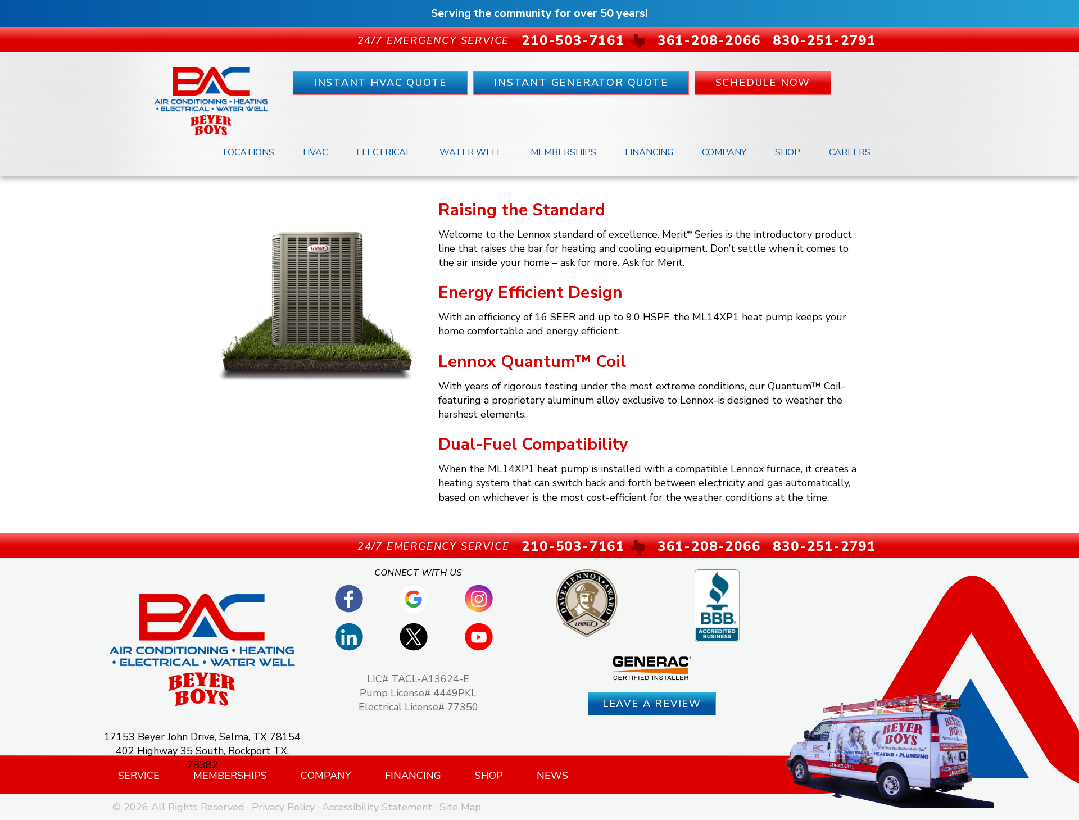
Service (139, 775)
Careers (850, 152)
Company (724, 152)
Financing (649, 152)
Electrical (383, 152)
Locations (248, 152)
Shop (787, 152)
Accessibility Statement (377, 807)
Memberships (563, 152)
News (552, 775)
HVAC (315, 152)
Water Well (470, 152)
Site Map (460, 807)
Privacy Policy (283, 807)
